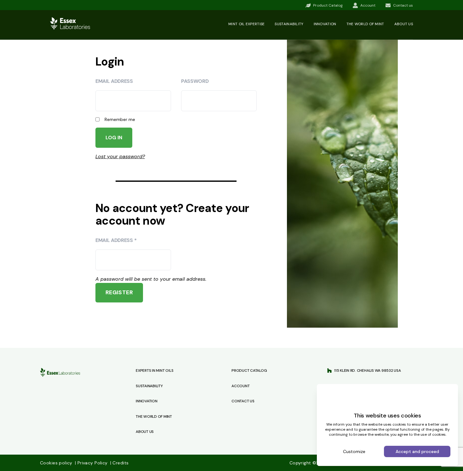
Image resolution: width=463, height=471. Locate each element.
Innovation (325, 23)
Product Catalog (249, 370)
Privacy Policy (92, 463)
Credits (119, 463)
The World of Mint (154, 416)
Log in (114, 137)
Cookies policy (57, 463)
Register (119, 292)
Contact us (243, 401)
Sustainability (289, 23)
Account (240, 385)
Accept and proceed (417, 451)
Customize (354, 451)
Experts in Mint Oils (154, 370)
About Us (145, 431)
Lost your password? (120, 156)
